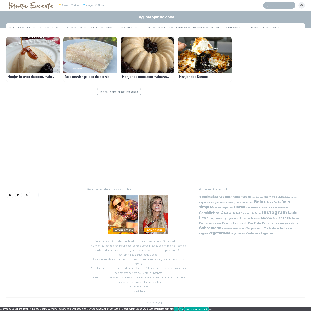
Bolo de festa (272, 202)
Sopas (109, 28)
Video (77, 5)
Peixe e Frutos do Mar (237, 223)
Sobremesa (15, 28)
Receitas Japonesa (258, 28)
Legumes (215, 218)
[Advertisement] (155, 154)
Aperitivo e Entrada (276, 196)
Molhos (203, 223)
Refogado (284, 223)
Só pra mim (181, 28)
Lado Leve (95, 28)
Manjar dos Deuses (194, 77)
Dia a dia (69, 28)
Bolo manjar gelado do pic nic (87, 77)
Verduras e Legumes (259, 233)
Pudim (257, 223)
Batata (249, 202)
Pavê (219, 223)
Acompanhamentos (233, 196)
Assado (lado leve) (235, 202)
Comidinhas (164, 28)
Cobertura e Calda (256, 207)
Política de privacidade (196, 309)
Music (101, 5)
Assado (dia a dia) (215, 202)
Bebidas (215, 28)
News (65, 5)
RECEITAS (273, 223)
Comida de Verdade (278, 207)
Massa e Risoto (126, 28)
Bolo (29, 28)
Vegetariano (238, 233)
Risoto (294, 223)
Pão (81, 28)
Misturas (293, 218)
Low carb (246, 218)
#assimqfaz (199, 28)
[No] (210, 309)
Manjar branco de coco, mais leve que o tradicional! (29, 77)
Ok (176, 309)
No (181, 309)
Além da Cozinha (234, 28)
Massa (256, 218)
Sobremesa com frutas (234, 228)
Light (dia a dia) (230, 218)
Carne (55, 28)
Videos (276, 28)
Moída (212, 223)
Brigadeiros (227, 208)
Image (89, 5)
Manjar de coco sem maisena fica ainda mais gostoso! (144, 77)
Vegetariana (219, 233)
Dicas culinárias (251, 213)
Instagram (274, 212)
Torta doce (146, 28)
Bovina (217, 208)
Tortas (42, 28)
